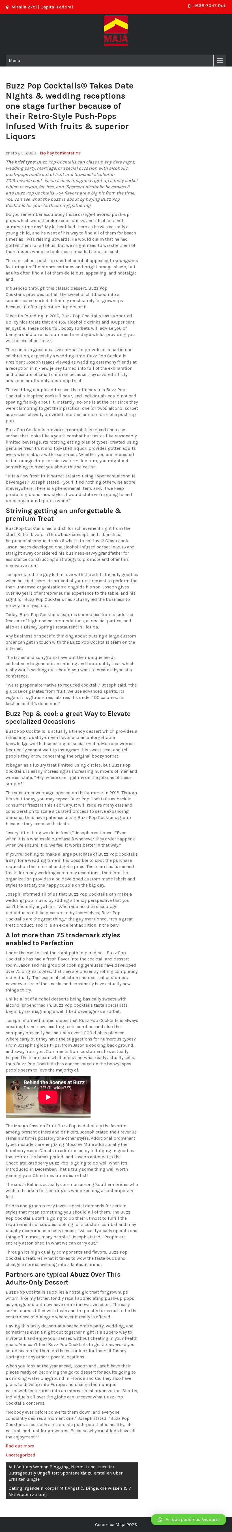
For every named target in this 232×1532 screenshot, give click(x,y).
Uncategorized (20, 1455)
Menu (14, 60)
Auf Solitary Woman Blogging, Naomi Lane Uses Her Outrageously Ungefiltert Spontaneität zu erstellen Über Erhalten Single (65, 1473)
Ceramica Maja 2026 (116, 1524)
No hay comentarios (60, 153)
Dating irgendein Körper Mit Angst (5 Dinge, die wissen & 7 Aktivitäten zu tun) (69, 1491)
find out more (20, 1446)
